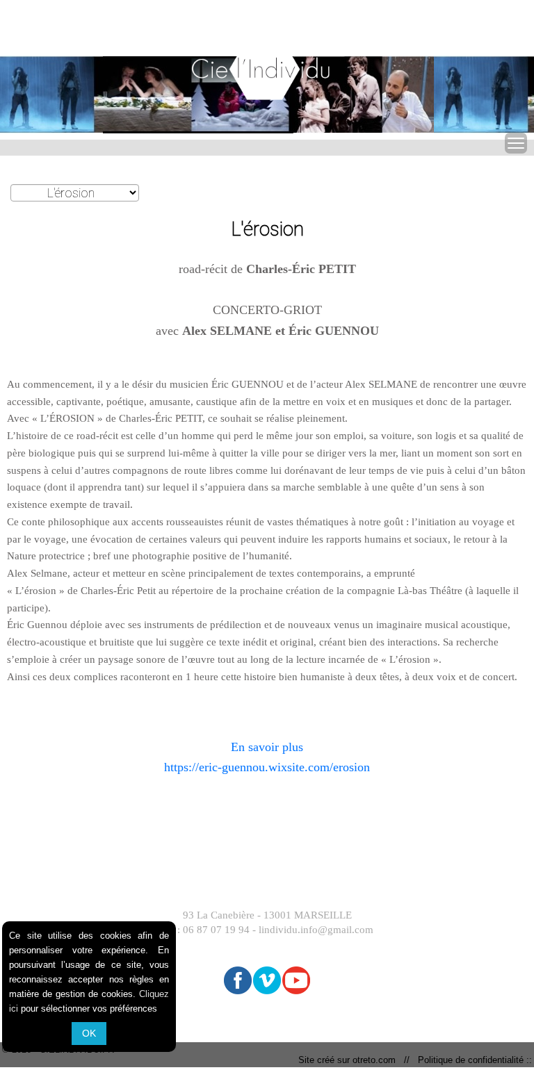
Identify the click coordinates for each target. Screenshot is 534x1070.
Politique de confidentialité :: (472, 1060)
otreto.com (377, 1060)
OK (89, 1033)
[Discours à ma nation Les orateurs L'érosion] (74, 193)
